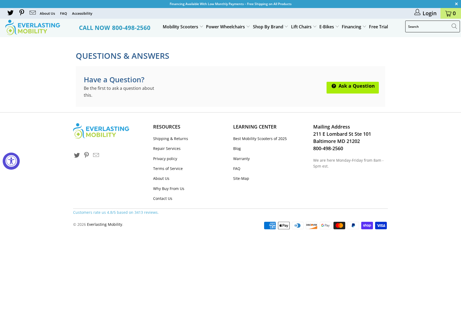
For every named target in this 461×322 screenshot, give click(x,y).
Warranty (241, 158)
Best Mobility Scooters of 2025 (260, 138)
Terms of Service (168, 168)
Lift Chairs (302, 27)
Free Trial (378, 27)
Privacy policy (165, 158)
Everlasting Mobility (104, 224)
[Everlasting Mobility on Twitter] (10, 13)
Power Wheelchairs (226, 27)
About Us (47, 13)
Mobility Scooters (181, 27)
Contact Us (162, 198)
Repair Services (167, 148)
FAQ (63, 13)
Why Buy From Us (168, 188)
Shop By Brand (268, 27)
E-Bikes (327, 27)
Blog (237, 148)
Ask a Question (356, 86)
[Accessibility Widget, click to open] (11, 161)
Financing (352, 27)
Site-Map (241, 178)
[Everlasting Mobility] (39, 27)
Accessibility (82, 13)
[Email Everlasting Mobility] (32, 13)
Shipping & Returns (170, 138)
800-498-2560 (131, 28)
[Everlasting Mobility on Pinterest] (21, 13)
